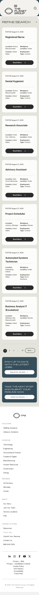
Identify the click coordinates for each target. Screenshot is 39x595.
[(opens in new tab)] (19, 415)
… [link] (18, 350)
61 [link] (22, 350)
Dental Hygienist (14, 81)
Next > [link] (30, 350)
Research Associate (16, 125)
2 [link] (9, 350)
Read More (17, 62)
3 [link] (13, 350)
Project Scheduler (15, 213)
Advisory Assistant (16, 169)
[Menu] (15, 6)
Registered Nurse (14, 37)
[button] (19, 22)
